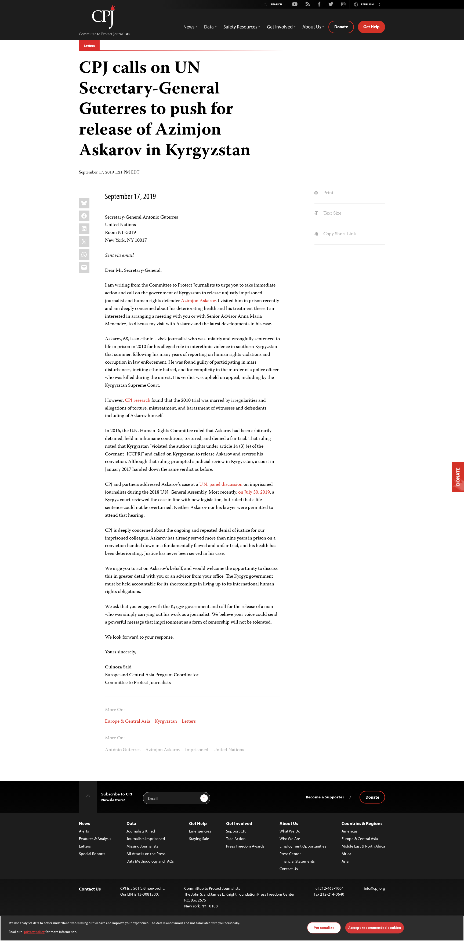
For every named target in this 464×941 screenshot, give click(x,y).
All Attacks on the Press (145, 853)
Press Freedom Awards (245, 846)
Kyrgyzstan (166, 722)
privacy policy (34, 932)
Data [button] (209, 27)
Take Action (235, 838)
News (84, 823)
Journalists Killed (140, 831)
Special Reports (92, 853)
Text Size (331, 213)
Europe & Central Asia (127, 722)
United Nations (228, 750)
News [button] (188, 27)
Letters (89, 45)
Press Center (290, 853)
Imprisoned (196, 750)
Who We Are (290, 838)
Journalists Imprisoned (145, 838)
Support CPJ (236, 831)
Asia (345, 861)
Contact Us (289, 868)
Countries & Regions (362, 823)
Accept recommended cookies (374, 928)
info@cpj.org (374, 888)
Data (131, 823)
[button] (379, 4)
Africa (346, 853)
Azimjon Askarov (198, 301)
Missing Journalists (142, 846)
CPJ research (137, 401)
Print (327, 193)
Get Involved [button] (280, 27)
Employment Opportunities (303, 846)
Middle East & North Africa (363, 846)
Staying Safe (199, 838)
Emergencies (200, 831)
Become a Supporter (325, 796)
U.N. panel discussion (220, 485)
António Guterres (122, 750)
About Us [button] (311, 27)
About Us (289, 823)
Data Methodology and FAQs (150, 861)
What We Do (290, 831)
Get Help (371, 26)
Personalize (324, 928)
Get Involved (239, 823)
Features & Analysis (95, 838)
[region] (232, 928)
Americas (349, 831)
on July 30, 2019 (254, 492)
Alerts (84, 831)
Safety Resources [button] (240, 27)
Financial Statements (297, 861)
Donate (341, 26)
